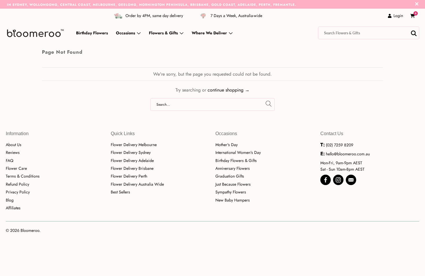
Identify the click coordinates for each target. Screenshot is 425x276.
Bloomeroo (30, 230)
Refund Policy (17, 184)
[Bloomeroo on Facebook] (325, 180)
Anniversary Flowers (232, 168)
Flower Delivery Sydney (131, 152)
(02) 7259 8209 (339, 145)
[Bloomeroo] (35, 33)
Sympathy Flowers (230, 192)
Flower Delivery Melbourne (134, 145)
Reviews (13, 152)
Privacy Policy (18, 192)
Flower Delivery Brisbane (132, 168)
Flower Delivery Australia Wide (137, 184)
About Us (13, 145)
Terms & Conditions (23, 176)
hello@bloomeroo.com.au (348, 154)
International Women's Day (238, 152)
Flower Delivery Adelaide (132, 160)
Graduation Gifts (229, 176)
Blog (10, 200)
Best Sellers (120, 192)
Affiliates (13, 208)
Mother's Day (226, 145)
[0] (412, 16)
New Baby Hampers (232, 200)
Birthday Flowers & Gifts (236, 160)
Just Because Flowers (233, 184)
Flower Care (16, 168)
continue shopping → (229, 90)
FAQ (9, 160)
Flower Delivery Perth (129, 176)
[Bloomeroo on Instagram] (338, 180)
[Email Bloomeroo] (351, 180)
